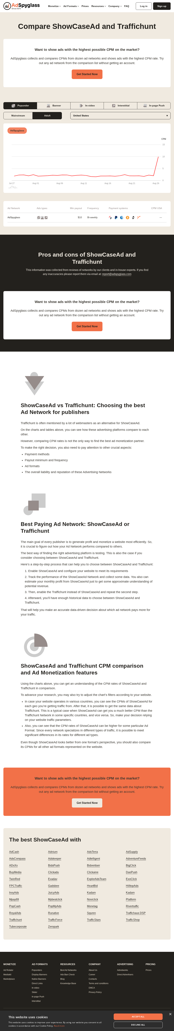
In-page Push (157, 105)
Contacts (93, 979)
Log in (143, 6)
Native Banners (39, 979)
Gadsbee (53, 885)
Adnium (52, 851)
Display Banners (39, 974)
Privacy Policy (95, 992)
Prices (85, 6)
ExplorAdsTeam (96, 879)
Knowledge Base (68, 983)
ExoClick (131, 879)
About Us (93, 970)
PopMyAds (54, 906)
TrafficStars (94, 919)
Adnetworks (122, 970)
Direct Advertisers (125, 974)
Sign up (161, 6)
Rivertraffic (132, 906)
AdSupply (132, 851)
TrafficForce (55, 919)
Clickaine (92, 872)
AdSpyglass (13, 217)
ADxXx (13, 865)
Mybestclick (55, 899)
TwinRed (14, 879)
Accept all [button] (138, 1016)
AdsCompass (17, 858)
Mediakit (7, 974)
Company (113, 6)
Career (92, 974)
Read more (59, 1025)
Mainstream (18, 115)
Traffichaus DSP (136, 913)
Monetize (53, 6)
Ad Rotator (8, 970)
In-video (90, 105)
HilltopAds (132, 885)
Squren (91, 913)
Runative (53, 913)
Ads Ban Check (67, 974)
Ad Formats (70, 6)
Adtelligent (93, 858)
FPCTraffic (15, 885)
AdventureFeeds (136, 858)
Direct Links (37, 983)
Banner (56, 105)
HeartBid (92, 885)
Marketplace (9, 979)
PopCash (15, 906)
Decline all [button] (138, 1024)
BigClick (131, 865)
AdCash (14, 851)
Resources (97, 6)
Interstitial (123, 105)
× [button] (170, 1014)
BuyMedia (15, 872)
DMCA (92, 988)
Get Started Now (87, 74)
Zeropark (53, 926)
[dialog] (87, 1021)
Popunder (23, 105)
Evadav (52, 879)
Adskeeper (54, 858)
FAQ (126, 6)
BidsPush (54, 865)
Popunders (37, 970)
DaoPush (131, 872)
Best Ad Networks (68, 970)
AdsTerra (92, 851)
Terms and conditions (98, 983)
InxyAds (14, 892)
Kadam (91, 892)
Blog (62, 979)
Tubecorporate (18, 926)
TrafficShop (133, 919)
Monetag (92, 906)
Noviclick (92, 899)
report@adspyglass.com (116, 274)
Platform (131, 899)
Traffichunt (15, 919)
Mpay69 (14, 899)
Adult (47, 115)
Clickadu (53, 872)
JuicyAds (53, 892)
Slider (34, 992)
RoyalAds (15, 913)
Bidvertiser (93, 865)
